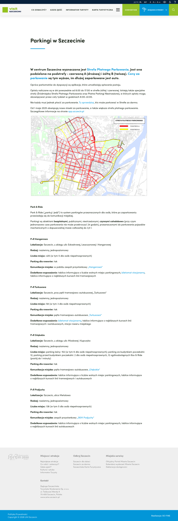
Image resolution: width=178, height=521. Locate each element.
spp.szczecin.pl (76, 111)
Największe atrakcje (49, 461)
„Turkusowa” (95, 315)
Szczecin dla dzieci (81, 461)
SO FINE (166, 515)
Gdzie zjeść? (45, 466)
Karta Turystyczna (102, 9)
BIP (145, 2)
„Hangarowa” (95, 267)
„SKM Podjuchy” (85, 417)
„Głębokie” (94, 369)
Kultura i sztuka (47, 469)
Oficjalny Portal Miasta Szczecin (120, 461)
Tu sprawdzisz (86, 102)
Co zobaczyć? (39, 9)
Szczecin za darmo (81, 464)
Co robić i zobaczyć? (49, 464)
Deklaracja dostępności (116, 466)
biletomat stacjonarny (133, 272)
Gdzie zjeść (56, 9)
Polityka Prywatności (17, 514)
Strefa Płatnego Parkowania (108, 69)
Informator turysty (77, 9)
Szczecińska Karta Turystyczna (87, 466)
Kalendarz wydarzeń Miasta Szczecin (123, 464)
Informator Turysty (48, 472)
